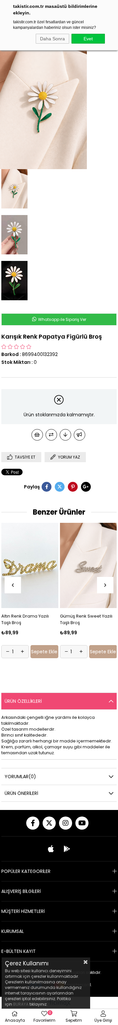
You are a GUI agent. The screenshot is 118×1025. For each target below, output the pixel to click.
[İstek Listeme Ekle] (37, 435)
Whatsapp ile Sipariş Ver (62, 319)
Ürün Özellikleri (23, 701)
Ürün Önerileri (21, 793)
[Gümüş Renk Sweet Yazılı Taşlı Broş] (50, 565)
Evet (88, 38)
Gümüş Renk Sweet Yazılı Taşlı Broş (48, 619)
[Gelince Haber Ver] (79, 435)
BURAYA (21, 1004)
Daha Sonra (52, 38)
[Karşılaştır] (51, 435)
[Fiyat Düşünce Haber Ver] (65, 435)
